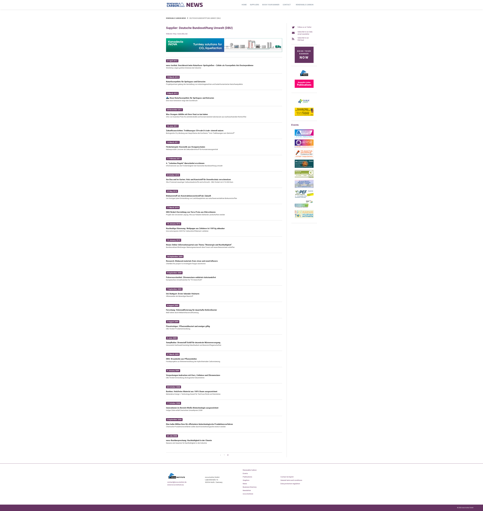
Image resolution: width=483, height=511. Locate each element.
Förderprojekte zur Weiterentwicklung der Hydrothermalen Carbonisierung (193, 361)
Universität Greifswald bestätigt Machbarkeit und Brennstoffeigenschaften (193, 345)
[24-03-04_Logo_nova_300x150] (304, 77)
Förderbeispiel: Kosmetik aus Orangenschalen (185, 147)
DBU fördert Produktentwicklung (178, 329)
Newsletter (247, 490)
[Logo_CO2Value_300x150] (304, 105)
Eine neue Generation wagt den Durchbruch (181, 101)
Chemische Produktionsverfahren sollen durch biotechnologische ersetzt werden (196, 427)
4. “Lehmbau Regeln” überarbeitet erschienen (185, 163)
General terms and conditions (291, 480)
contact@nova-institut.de (176, 482)
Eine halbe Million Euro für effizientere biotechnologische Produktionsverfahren (199, 424)
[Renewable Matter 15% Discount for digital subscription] (304, 115)
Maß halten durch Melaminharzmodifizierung (182, 312)
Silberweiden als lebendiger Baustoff (179, 296)
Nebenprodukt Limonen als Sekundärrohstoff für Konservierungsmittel (192, 149)
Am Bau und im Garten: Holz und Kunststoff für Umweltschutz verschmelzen (198, 179)
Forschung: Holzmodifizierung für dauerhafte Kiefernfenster (191, 310)
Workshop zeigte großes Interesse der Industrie (183, 68)
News (245, 484)
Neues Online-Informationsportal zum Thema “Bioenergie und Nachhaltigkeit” (199, 245)
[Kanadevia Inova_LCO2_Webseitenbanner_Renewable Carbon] (224, 51)
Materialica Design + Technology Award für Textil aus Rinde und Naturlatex (193, 394)
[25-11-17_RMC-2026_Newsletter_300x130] (304, 137)
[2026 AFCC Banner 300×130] (304, 187)
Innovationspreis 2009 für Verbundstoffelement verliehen (187, 231)
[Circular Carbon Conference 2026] (304, 177)
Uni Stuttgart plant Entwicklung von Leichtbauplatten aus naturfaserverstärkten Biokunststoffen (201, 198)
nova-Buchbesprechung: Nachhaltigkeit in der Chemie (189, 440)
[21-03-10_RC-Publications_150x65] (304, 87)
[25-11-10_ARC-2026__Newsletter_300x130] (304, 147)
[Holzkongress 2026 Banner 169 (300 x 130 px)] (304, 167)
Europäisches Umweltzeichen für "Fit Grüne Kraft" (184, 280)
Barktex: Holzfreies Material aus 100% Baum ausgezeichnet (191, 391)
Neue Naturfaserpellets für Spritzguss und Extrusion (191, 98)
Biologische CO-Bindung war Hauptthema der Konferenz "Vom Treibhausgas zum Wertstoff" (200, 133)
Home (244, 5)
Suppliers (254, 5)
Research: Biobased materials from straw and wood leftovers (192, 261)
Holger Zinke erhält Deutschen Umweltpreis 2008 (184, 410)
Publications (247, 477)
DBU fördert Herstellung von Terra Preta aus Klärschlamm (191, 212)
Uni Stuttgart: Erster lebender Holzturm (182, 294)
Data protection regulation (290, 484)
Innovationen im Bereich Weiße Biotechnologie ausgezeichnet (192, 408)
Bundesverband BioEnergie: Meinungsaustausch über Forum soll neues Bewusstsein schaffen (200, 247)
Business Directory (249, 487)
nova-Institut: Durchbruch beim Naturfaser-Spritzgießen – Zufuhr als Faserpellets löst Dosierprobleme (209, 65)
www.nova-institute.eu (175, 485)
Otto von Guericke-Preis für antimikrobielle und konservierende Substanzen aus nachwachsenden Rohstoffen (206, 117)
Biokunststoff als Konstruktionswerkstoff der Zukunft (188, 196)
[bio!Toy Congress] (304, 218)
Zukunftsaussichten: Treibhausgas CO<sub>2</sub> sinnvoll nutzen (194, 130)
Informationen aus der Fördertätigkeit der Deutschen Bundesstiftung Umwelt (194, 166)
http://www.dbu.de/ (180, 34)
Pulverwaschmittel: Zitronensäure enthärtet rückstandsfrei (191, 277)
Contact (287, 5)
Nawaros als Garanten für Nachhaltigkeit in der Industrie (186, 443)
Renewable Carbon (304, 5)
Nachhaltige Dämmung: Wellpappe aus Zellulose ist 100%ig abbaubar (195, 228)
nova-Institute (248, 494)
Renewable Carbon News (176, 18)
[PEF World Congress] (304, 197)
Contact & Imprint (287, 477)
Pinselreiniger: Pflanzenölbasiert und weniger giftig (188, 326)
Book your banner (270, 5)
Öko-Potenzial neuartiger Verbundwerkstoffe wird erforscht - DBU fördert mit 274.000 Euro (199, 182)
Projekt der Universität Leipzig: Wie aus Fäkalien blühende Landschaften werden (195, 215)
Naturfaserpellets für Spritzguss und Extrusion (185, 82)
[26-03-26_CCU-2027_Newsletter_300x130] (304, 157)
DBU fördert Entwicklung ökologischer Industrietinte (185, 378)
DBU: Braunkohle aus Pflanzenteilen (181, 359)
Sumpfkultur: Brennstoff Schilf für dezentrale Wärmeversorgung (193, 342)
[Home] (185, 4)
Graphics (246, 480)
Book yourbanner (304, 55)
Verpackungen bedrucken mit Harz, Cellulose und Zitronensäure (193, 375)
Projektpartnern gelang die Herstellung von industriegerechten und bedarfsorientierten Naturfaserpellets (204, 84)
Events (245, 473)
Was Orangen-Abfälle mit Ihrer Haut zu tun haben (187, 114)
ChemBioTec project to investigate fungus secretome (186, 264)
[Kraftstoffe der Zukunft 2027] (304, 207)
